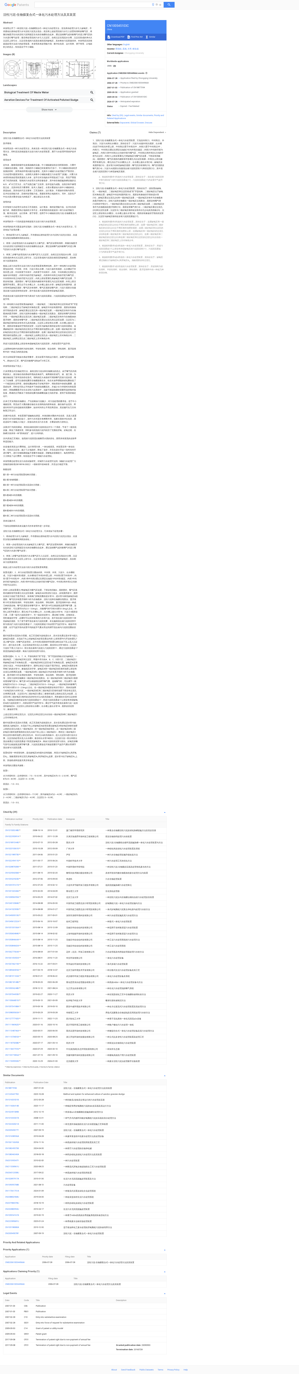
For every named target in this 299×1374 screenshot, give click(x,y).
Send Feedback (128, 1370)
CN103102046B (12, 891)
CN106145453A (12, 958)
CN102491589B (12, 1112)
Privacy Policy (173, 1370)
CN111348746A (12, 1031)
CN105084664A (12, 939)
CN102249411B (12, 860)
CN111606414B (12, 1106)
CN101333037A (12, 1118)
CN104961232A (12, 921)
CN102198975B (12, 854)
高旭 (125, 49)
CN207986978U (12, 1203)
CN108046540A (12, 1154)
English (126, 44)
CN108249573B (12, 1148)
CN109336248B (12, 988)
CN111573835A (12, 1037)
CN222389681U (12, 1221)
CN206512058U (12, 1172)
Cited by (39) (117, 115)
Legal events (129, 115)
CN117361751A (12, 1191)
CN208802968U (12, 1197)
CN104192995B (12, 909)
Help (186, 1370)
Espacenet (125, 122)
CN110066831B (12, 1000)
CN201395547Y (12, 1160)
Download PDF (118, 37)
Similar (152, 37)
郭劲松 (119, 49)
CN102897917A (12, 1178)
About (114, 1370)
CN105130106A (12, 927)
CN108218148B (12, 982)
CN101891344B (12, 842)
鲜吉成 (136, 49)
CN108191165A (12, 976)
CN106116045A (12, 1142)
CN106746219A (12, 964)
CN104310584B (12, 903)
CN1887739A (11, 1088)
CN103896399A (12, 897)
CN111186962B (12, 1024)
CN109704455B (12, 994)
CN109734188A (12, 1006)
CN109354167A (12, 1215)
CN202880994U (12, 1209)
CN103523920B (12, 879)
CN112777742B (12, 1018)
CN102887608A (12, 867)
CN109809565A (12, 1012)
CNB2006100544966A (15, 1262)
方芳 (130, 49)
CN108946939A (12, 970)
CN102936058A (12, 873)
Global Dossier (137, 122)
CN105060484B (12, 933)
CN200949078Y (12, 1233)
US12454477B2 (12, 1094)
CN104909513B (12, 915)
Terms (160, 1370)
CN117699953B (12, 1061)
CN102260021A (12, 1124)
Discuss (148, 122)
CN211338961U (12, 1166)
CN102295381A (12, 836)
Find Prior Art (137, 37)
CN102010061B (12, 848)
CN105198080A (12, 1227)
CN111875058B (12, 1043)
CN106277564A (12, 952)
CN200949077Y (12, 1130)
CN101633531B (12, 1100)
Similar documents (144, 115)
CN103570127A (12, 885)
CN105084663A (12, 945)
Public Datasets (147, 1370)
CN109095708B (12, 1185)
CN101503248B (12, 830)
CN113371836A (12, 1055)
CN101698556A (12, 1136)
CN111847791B (12, 1049)
